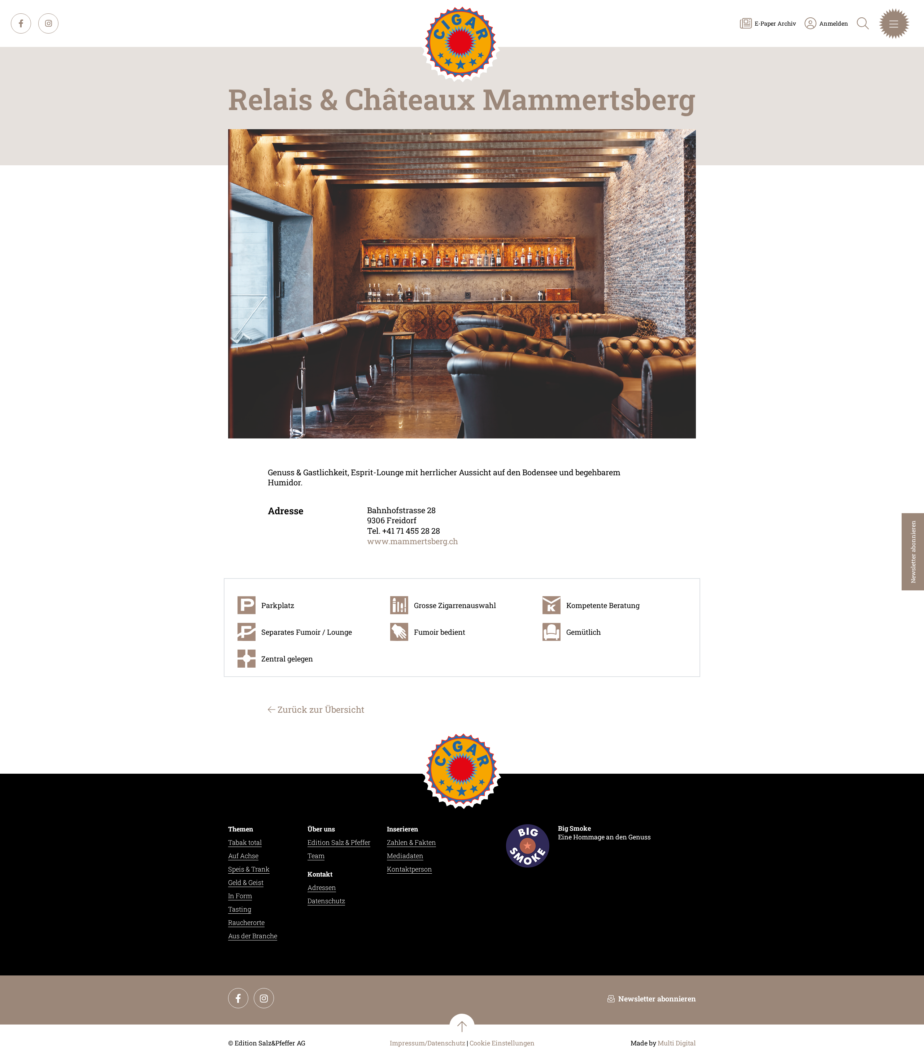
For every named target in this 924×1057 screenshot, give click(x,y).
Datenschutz (326, 900)
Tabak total (245, 842)
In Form (240, 895)
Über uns (321, 829)
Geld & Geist (245, 882)
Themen (240, 829)
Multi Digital (677, 1043)
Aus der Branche (252, 935)
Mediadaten (405, 855)
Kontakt (320, 874)
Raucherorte (246, 922)
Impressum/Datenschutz (427, 1043)
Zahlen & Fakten (411, 842)
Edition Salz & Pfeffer (339, 842)
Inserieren (402, 829)
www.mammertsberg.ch (412, 541)
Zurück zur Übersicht (320, 709)
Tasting (239, 909)
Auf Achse (243, 855)
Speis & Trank (249, 869)
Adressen (322, 887)
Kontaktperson (409, 869)
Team (316, 855)
